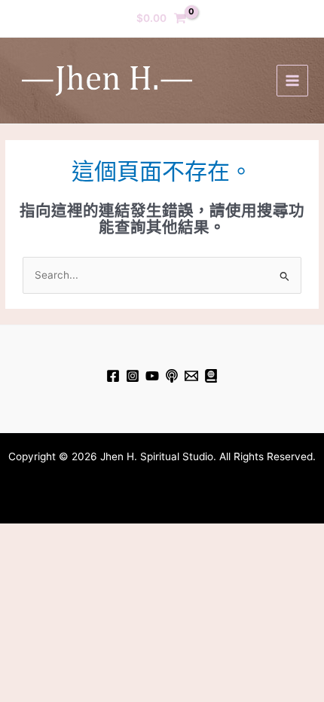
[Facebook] (113, 376)
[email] (191, 376)
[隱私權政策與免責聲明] (211, 376)
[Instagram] (132, 376)
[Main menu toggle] (292, 80)
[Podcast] (172, 376)
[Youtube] (152, 376)
